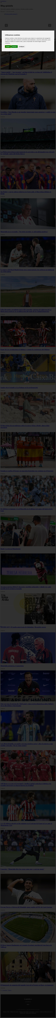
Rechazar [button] (14, 46)
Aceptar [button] (8, 46)
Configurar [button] (21, 46)
